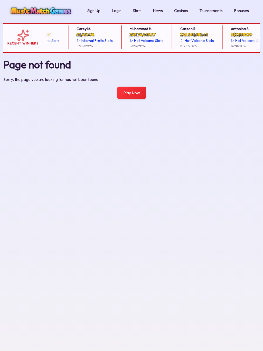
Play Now (131, 92)
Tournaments (211, 10)
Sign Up (93, 10)
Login (116, 10)
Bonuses (241, 10)
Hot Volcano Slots (147, 40)
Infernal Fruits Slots (95, 40)
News (158, 10)
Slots (137, 10)
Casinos (181, 10)
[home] (42, 19)
